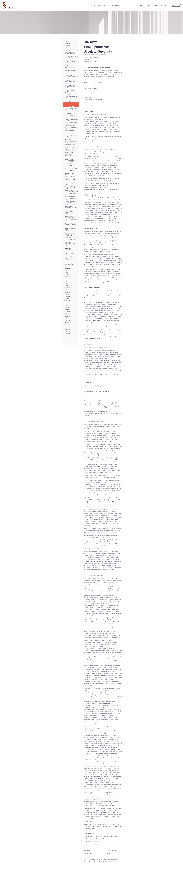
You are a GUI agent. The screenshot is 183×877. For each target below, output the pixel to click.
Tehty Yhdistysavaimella (117, 872)
